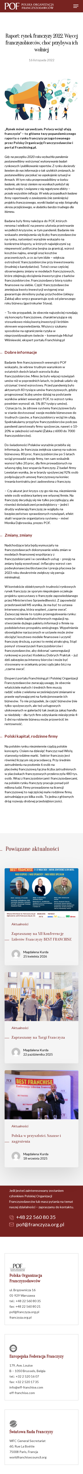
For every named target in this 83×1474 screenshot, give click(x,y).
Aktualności (20, 924)
